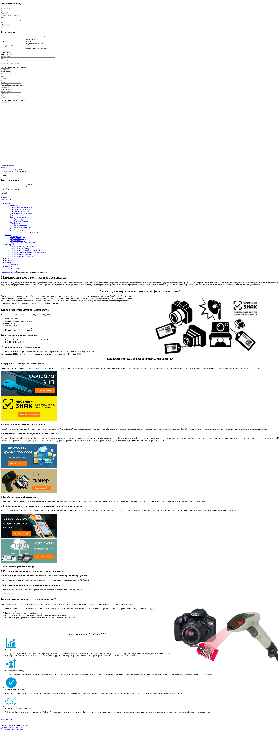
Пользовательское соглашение (12, 727)
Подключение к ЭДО (17, 241)
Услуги (7, 235)
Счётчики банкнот (21, 221)
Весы (12, 215)
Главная (4, 272)
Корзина (4, 198)
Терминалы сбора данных (23, 213)
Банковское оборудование (19, 217)
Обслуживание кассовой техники (22, 243)
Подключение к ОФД (18, 239)
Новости (8, 260)
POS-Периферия (16, 223)
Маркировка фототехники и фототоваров (25, 250)
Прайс (7, 258)
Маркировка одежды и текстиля (22, 256)
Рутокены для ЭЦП (17, 231)
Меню (3, 167)
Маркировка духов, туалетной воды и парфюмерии (29, 252)
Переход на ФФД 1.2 (17, 237)
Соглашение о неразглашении (12, 729)
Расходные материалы (18, 229)
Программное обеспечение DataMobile (24, 233)
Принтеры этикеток (21, 211)
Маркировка (10, 245)
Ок (3, 27)
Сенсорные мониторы (22, 227)
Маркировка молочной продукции (23, 249)
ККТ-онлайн (14, 205)
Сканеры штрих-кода (22, 209)
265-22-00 (18, 169)
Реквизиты (14, 264)
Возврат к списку (7, 719)
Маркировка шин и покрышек (21, 254)
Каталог (8, 203)
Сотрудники (14, 268)
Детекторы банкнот (21, 219)
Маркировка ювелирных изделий (22, 247)
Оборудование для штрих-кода (21, 207)
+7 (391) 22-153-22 (8, 169)
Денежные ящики (20, 225)
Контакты (9, 266)
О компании (9, 262)
